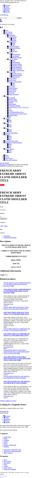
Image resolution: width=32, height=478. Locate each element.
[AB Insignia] (4, 15)
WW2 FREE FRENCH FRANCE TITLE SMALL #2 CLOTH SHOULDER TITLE (16, 313)
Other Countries (8, 453)
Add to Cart (4, 219)
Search (19, 18)
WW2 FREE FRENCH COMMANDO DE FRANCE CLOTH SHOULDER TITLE (17, 334)
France (5, 164)
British (5, 438)
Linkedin (7, 12)
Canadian (6, 440)
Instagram (7, 8)
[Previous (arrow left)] (0, 477)
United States (7, 437)
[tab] (18, 236)
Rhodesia (6, 446)
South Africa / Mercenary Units (12, 449)
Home (1, 164)
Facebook (7, 5)
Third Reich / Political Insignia (12, 451)
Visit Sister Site (4, 411)
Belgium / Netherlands (10, 445)
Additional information (10, 237)
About (5, 464)
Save (3, 185)
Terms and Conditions (10, 469)
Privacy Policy (8, 467)
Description (7, 236)
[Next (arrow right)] (2, 477)
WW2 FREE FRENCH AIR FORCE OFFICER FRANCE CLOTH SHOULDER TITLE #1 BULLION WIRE (17, 358)
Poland (5, 442)
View (5, 304)
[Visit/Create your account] (0, 27)
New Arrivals (7, 461)
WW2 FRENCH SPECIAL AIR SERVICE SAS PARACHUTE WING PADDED (17, 382)
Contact (6, 466)
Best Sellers (7, 463)
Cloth (8, 164)
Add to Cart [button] (10, 304)
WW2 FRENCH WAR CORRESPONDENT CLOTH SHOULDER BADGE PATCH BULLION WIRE (17, 291)
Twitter (7, 7)
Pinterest (7, 10)
